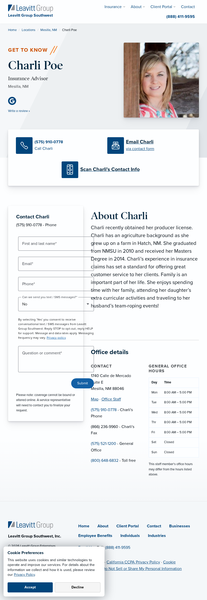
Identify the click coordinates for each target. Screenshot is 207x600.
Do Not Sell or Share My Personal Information (142, 568)
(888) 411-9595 (117, 547)
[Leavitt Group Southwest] (30, 8)
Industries (157, 535)
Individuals (130, 535)
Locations (28, 30)
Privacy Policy (24, 575)
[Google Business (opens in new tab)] (14, 101)
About (102, 526)
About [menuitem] (136, 6)
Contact (154, 526)
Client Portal (127, 526)
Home (12, 30)
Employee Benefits (95, 535)
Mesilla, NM (48, 30)
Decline (77, 587)
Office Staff (111, 399)
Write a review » (19, 111)
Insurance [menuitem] (113, 6)
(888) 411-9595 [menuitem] (180, 16)
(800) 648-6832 (104, 460)
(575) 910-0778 (104, 409)
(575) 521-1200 (103, 443)
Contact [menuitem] (188, 6)
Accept (30, 587)
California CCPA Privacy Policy (133, 562)
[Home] (30, 524)
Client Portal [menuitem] (161, 6)
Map (94, 399)
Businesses (179, 526)
